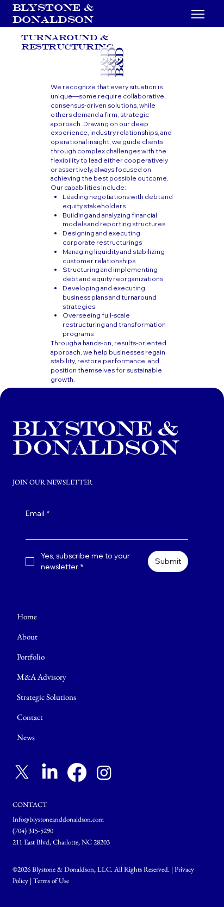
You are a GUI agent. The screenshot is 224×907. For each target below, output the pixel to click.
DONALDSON (53, 19)
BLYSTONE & (55, 7)
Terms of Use (51, 880)
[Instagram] (104, 772)
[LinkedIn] (49, 772)
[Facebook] (76, 772)
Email (37, 513)
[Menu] (198, 14)
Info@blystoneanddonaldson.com (58, 819)
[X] (22, 772)
